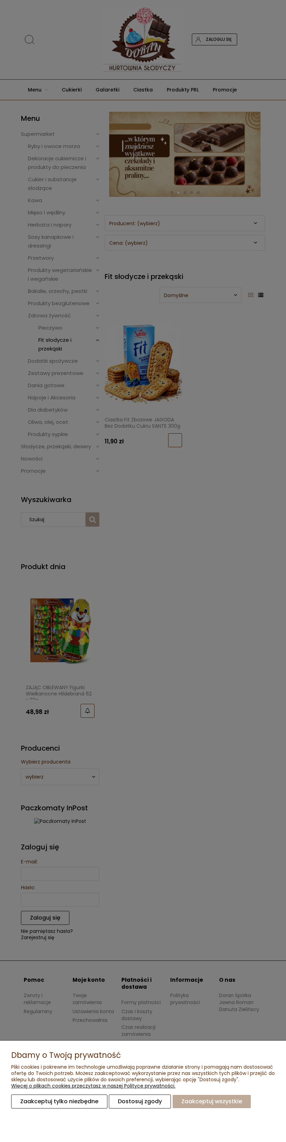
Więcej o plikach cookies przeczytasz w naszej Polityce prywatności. (93, 1085)
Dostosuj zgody (140, 1101)
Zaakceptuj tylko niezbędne (59, 1101)
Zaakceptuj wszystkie (211, 1101)
